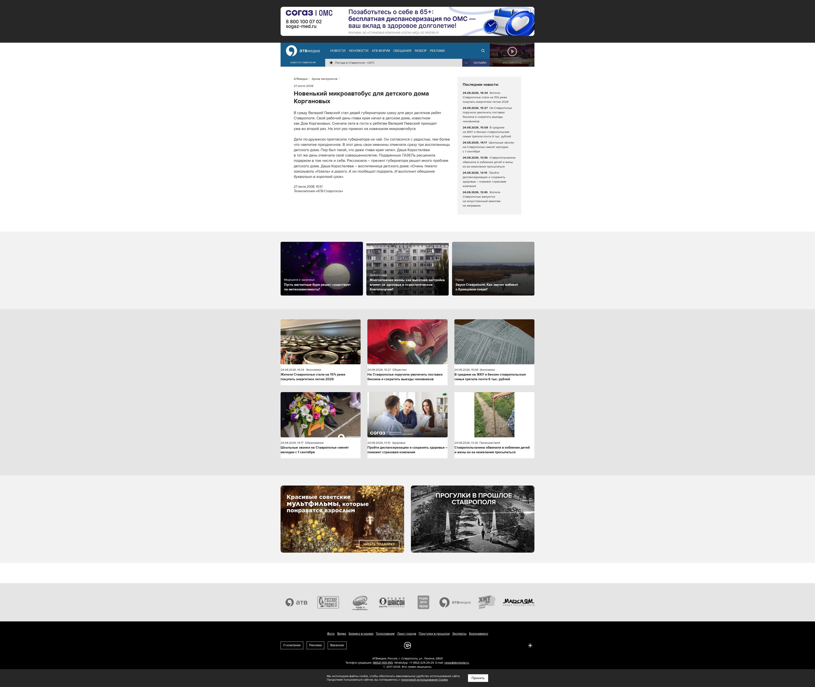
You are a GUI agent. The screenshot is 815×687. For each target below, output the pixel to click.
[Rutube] (521, 645)
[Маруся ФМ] (519, 602)
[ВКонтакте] (474, 645)
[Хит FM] (487, 602)
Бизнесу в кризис (361, 634)
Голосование (385, 634)
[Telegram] (483, 645)
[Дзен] (530, 645)
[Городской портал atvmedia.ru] (455, 602)
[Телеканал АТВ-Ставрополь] (296, 602)
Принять (478, 678)
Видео (341, 634)
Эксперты (459, 634)
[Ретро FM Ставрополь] (360, 602)
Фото (331, 634)
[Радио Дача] (423, 602)
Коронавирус (478, 634)
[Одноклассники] (493, 645)
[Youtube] (511, 645)
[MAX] (502, 645)
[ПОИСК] (483, 51)
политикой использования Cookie (424, 679)
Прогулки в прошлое (434, 634)
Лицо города (406, 634)
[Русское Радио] (328, 602)
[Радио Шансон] (392, 602)
